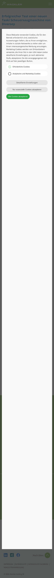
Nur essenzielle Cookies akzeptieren (27, 90)
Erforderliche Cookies (21, 67)
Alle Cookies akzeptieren (18, 96)
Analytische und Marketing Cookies (26, 74)
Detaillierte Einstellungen (27, 82)
